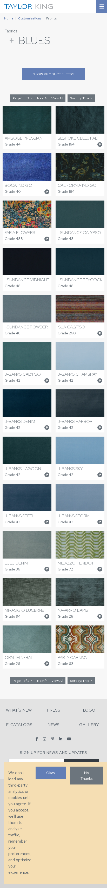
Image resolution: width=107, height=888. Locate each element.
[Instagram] (44, 738)
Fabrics (10, 31)
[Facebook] (37, 738)
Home (8, 18)
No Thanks (86, 775)
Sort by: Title (80, 98)
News (53, 724)
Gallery (89, 724)
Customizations (29, 18)
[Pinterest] (52, 738)
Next (41, 98)
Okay (50, 772)
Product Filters (53, 74)
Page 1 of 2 (21, 98)
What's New (19, 710)
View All (57, 98)
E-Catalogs (19, 724)
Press (53, 710)
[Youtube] (69, 738)
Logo (89, 710)
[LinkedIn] (60, 738)
